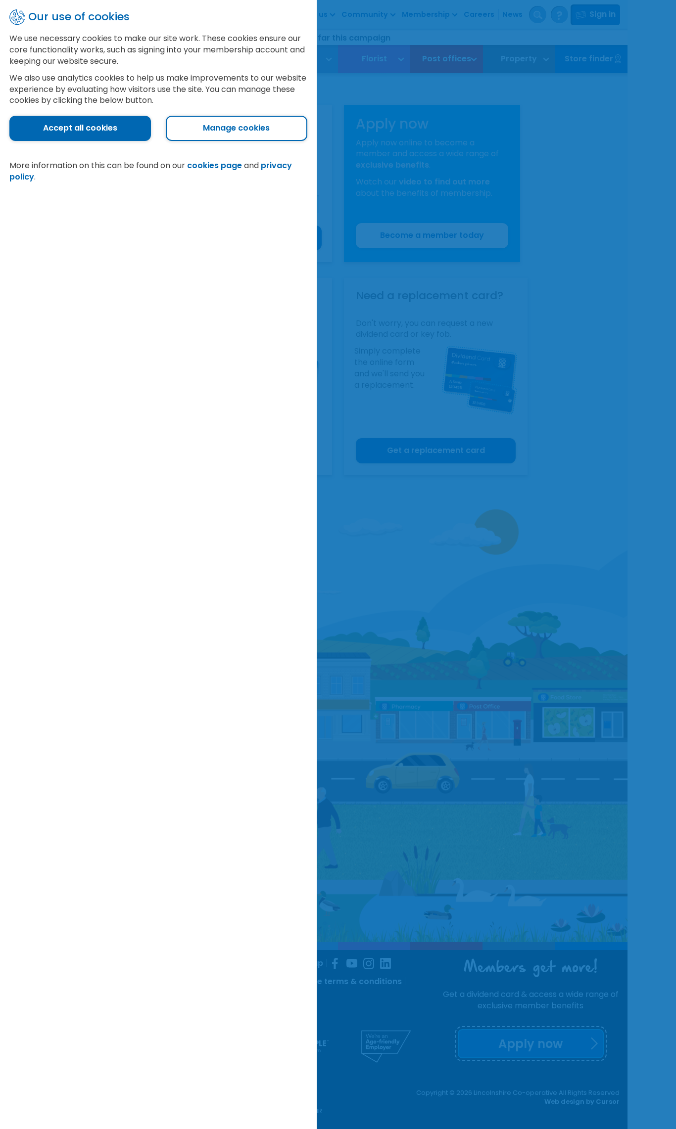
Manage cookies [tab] (236, 128)
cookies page (214, 165)
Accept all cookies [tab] (80, 128)
